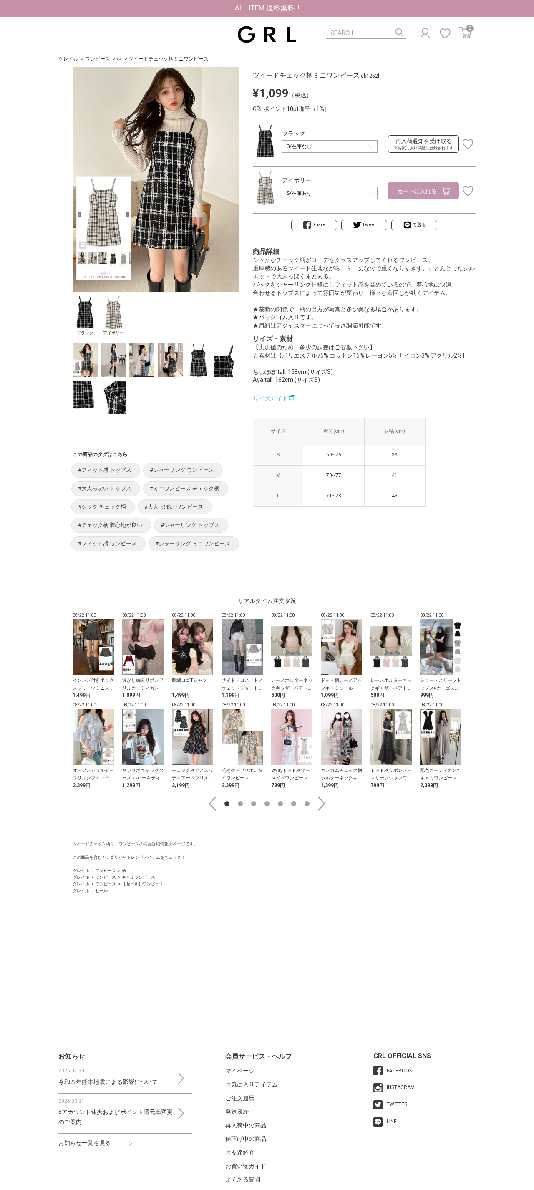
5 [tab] (280, 803)
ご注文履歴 (239, 1098)
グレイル (68, 59)
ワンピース (97, 59)
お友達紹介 (239, 1152)
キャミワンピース (138, 877)
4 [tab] (267, 803)
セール (101, 890)
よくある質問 (242, 1179)
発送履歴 (237, 1111)
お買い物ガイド (245, 1166)
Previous (212, 804)
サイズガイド (270, 398)
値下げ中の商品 (245, 1138)
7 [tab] (307, 803)
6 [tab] (293, 803)
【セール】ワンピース (143, 884)
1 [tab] (226, 803)
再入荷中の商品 (245, 1125)
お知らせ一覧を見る (84, 1143)
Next (321, 804)
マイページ (239, 1070)
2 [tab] (240, 803)
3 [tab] (253, 803)
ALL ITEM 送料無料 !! (267, 8)
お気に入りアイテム (251, 1084)
